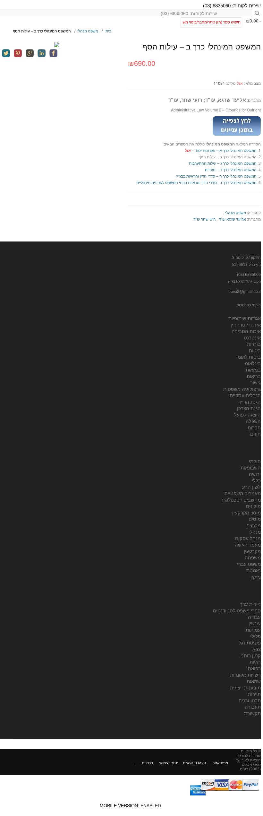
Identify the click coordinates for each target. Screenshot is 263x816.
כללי (256, 480)
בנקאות (253, 369)
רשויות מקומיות (245, 674)
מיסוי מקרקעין (246, 512)
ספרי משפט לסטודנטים (237, 610)
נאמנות (253, 570)
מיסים (255, 518)
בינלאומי (252, 363)
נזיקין (255, 576)
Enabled (150, 805)
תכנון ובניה (250, 700)
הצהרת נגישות (194, 762)
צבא (256, 648)
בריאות (254, 376)
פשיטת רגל (250, 642)
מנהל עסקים (248, 538)
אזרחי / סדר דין (246, 324)
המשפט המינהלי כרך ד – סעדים (231, 169)
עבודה (254, 616)
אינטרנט (252, 337)
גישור (255, 382)
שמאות (254, 681)
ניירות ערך (250, 604)
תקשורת (252, 713)
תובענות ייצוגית (245, 687)
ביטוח (255, 350)
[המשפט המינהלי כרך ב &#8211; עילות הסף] (29, 44)
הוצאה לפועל (247, 414)
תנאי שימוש (168, 762)
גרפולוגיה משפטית (242, 388)
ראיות (255, 661)
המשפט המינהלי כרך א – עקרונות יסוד (226, 150)
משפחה (253, 557)
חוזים (255, 433)
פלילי (255, 636)
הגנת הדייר (249, 401)
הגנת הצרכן (249, 408)
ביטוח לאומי (248, 356)
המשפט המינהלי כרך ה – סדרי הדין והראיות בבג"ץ (216, 176)
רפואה (254, 668)
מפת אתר (220, 762)
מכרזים (253, 525)
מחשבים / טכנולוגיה (240, 499)
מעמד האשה (248, 544)
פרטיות (147, 762)
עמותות (253, 629)
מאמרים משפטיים (243, 493)
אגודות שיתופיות (244, 318)
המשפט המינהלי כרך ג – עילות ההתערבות (223, 163)
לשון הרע (251, 486)
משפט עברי (249, 563)
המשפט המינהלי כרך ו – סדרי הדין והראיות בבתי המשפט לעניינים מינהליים (196, 182)
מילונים (253, 506)
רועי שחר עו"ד (204, 219)
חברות (254, 427)
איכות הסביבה (246, 331)
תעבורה (253, 706)
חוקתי (255, 461)
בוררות (254, 343)
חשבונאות (251, 467)
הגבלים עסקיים (245, 395)
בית (108, 30)
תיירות (254, 693)
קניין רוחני (251, 655)
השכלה (253, 420)
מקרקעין (252, 551)
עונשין (255, 623)
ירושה (255, 473)
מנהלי (255, 531)
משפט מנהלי (87, 30)
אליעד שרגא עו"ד (232, 219)
